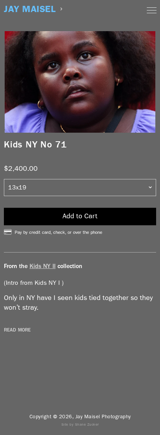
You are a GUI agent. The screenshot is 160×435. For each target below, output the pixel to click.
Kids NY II (43, 266)
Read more (17, 330)
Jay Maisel (30, 9)
